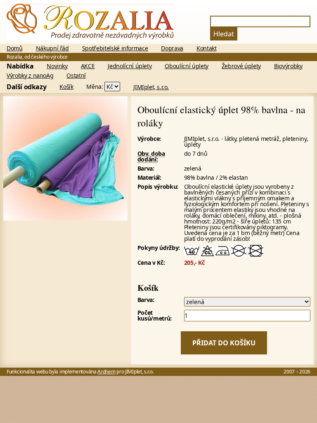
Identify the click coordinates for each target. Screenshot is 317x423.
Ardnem (106, 371)
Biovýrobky (288, 66)
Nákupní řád (52, 48)
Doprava (172, 48)
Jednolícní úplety (129, 66)
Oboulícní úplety (186, 66)
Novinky (57, 66)
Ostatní (76, 75)
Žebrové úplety (241, 66)
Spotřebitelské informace (115, 48)
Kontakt (206, 48)
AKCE (88, 66)
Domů (15, 48)
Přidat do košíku (223, 342)
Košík (66, 87)
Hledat (223, 33)
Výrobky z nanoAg (30, 75)
